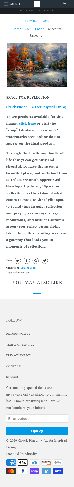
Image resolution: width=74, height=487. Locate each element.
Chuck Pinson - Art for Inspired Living (36, 107)
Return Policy (18, 334)
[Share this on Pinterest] (35, 261)
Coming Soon (34, 29)
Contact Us (15, 366)
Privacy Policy (18, 355)
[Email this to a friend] (44, 261)
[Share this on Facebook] (26, 261)
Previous (31, 21)
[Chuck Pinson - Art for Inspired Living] (37, 4)
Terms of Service (20, 344)
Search (12, 377)
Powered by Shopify (21, 454)
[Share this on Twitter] (17, 261)
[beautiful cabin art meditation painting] (37, 65)
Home (17, 29)
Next (45, 21)
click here (27, 124)
